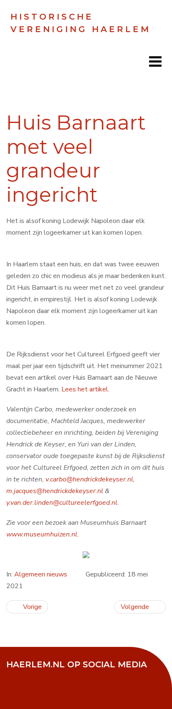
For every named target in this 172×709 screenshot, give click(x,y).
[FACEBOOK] (16, 676)
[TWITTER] (37, 676)
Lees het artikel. (85, 389)
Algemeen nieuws (40, 574)
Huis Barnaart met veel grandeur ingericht (76, 158)
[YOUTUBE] (58, 676)
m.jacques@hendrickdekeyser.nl (54, 491)
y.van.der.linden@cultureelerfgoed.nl (61, 502)
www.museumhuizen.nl (41, 534)
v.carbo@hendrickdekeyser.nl (89, 479)
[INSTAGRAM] (79, 676)
